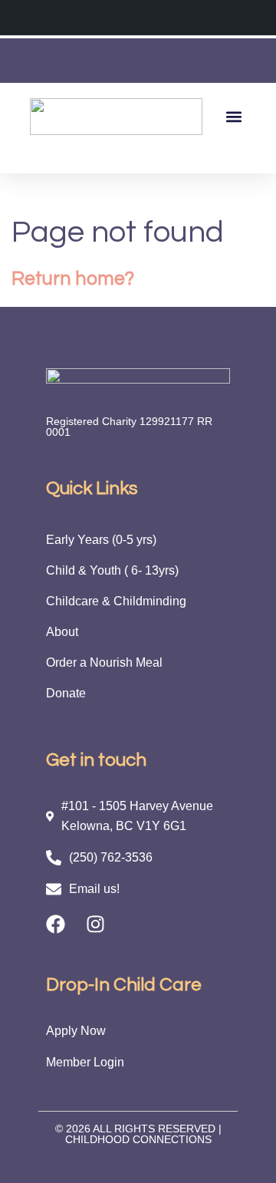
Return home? (73, 278)
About (62, 631)
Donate (66, 693)
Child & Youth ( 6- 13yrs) (112, 570)
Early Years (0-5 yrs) (101, 539)
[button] (233, 116)
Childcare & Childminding (116, 601)
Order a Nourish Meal (104, 662)
